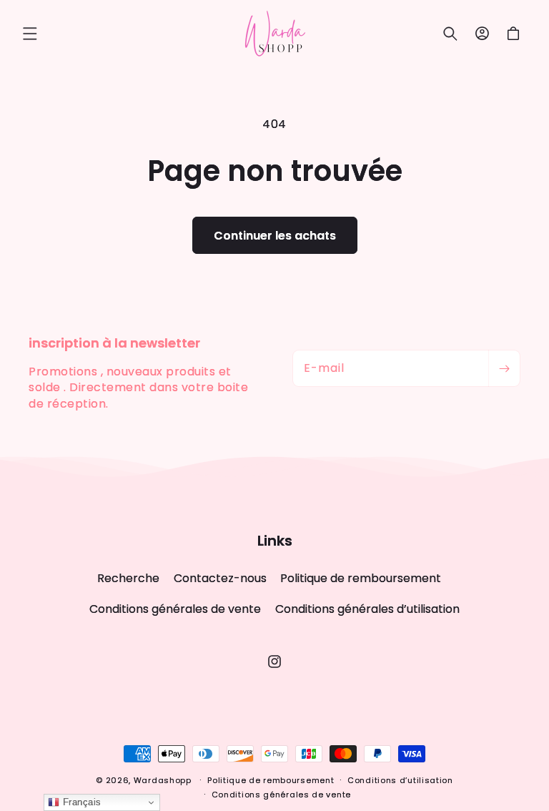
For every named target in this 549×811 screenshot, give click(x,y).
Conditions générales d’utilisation (367, 609)
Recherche (128, 578)
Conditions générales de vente (175, 609)
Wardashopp (163, 780)
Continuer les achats (275, 235)
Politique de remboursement (360, 578)
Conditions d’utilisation (400, 780)
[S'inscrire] (504, 368)
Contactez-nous (220, 578)
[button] (30, 33)
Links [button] (274, 540)
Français (80, 802)
